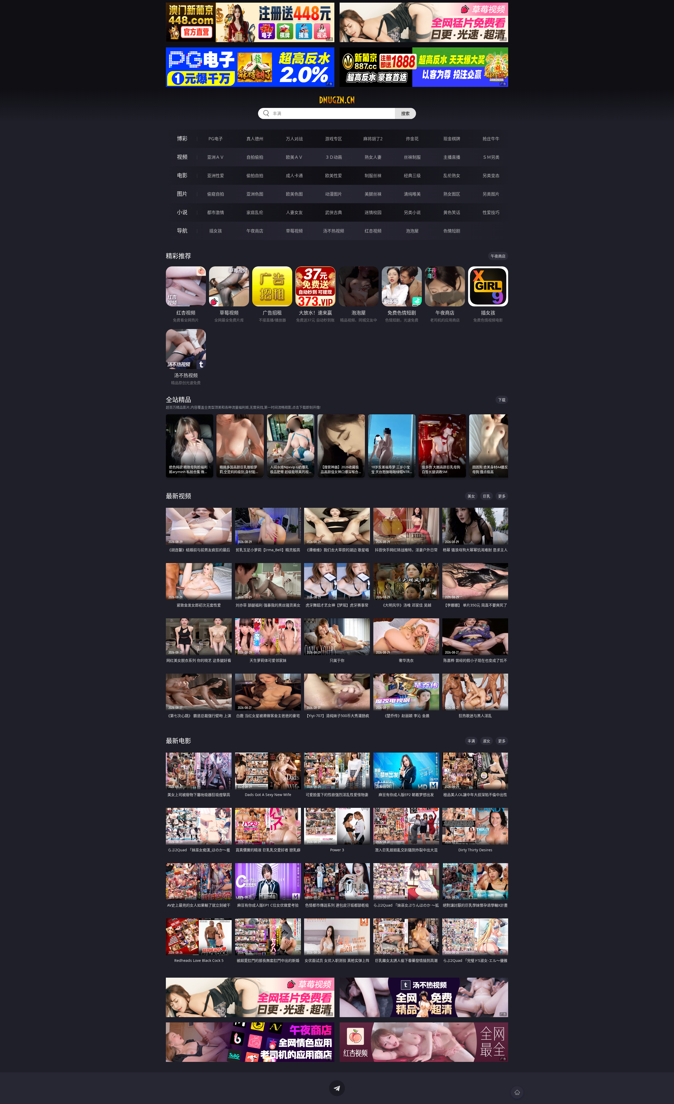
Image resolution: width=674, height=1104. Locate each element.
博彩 (182, 138)
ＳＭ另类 (491, 157)
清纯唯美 (412, 194)
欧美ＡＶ (294, 157)
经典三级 (412, 175)
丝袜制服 (412, 157)
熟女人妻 (373, 157)
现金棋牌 (451, 139)
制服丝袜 (373, 175)
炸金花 (412, 139)
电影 (182, 175)
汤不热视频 (333, 231)
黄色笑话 (451, 212)
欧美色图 (294, 194)
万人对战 (294, 139)
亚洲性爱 (215, 175)
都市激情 (215, 212)
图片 (182, 193)
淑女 (486, 740)
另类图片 (491, 194)
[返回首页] (517, 1092)
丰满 (471, 740)
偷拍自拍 (254, 175)
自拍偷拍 (254, 157)
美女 (471, 496)
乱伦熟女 (451, 175)
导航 (182, 230)
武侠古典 (333, 212)
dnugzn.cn (337, 100)
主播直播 (451, 157)
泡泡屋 (412, 231)
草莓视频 (294, 231)
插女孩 (215, 231)
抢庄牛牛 (491, 139)
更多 (502, 496)
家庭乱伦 (254, 212)
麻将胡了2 (373, 139)
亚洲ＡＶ (215, 157)
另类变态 (491, 175)
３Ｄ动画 (333, 157)
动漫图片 (333, 194)
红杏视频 (373, 231)
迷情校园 (373, 212)
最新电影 (178, 740)
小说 (182, 212)
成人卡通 (294, 175)
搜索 (405, 113)
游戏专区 (333, 139)
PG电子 (216, 139)
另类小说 (412, 212)
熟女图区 (451, 194)
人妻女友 (294, 212)
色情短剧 (451, 231)
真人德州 (254, 139)
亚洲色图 (254, 194)
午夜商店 (254, 231)
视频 (182, 157)
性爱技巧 (491, 212)
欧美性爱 (333, 175)
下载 (502, 399)
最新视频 (178, 495)
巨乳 (486, 496)
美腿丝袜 (373, 194)
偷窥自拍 (215, 194)
